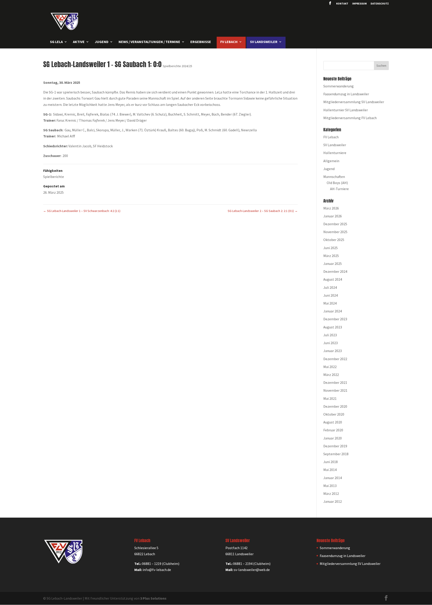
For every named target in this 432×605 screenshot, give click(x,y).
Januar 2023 (332, 350)
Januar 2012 (332, 501)
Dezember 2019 (335, 446)
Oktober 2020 (333, 414)
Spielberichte (53, 176)
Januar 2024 (332, 311)
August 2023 (332, 327)
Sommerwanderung (338, 86)
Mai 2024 (330, 303)
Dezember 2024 (335, 271)
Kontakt (342, 3)
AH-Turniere (339, 189)
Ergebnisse (200, 42)
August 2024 (332, 279)
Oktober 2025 (333, 239)
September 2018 (336, 454)
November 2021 (335, 390)
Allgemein (331, 161)
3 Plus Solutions (153, 598)
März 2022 (331, 374)
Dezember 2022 (335, 359)
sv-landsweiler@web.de (252, 569)
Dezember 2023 (335, 319)
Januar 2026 (332, 216)
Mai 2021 (330, 398)
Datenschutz (380, 3)
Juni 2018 (330, 461)
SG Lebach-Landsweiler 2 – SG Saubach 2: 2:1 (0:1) (263, 211)
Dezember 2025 (335, 224)
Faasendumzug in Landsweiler (346, 94)
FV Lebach (331, 137)
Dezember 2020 (335, 406)
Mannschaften (334, 176)
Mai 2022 (330, 366)
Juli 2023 (330, 335)
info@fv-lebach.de (157, 569)
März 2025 (331, 255)
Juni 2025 (330, 248)
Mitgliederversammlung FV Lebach (350, 118)
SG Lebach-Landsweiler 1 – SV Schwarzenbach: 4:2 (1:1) (81, 211)
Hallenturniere (334, 152)
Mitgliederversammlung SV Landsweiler (353, 102)
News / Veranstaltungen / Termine (149, 42)
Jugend (329, 168)
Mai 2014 (330, 469)
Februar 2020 (333, 430)
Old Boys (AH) (337, 182)
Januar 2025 (332, 263)
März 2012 (331, 493)
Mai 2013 (330, 485)
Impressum (359, 3)
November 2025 (335, 232)
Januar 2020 (332, 438)
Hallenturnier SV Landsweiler (345, 110)
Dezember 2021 (335, 382)
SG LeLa (56, 42)
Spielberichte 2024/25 (177, 66)
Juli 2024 (330, 287)
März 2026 (331, 208)
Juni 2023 (330, 343)
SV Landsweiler (334, 145)
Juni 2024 (330, 295)
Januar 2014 (332, 477)
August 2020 (332, 422)
